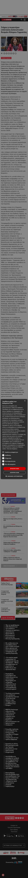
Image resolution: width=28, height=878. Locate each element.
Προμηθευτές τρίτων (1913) (9, 425)
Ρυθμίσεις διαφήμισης (18, 443)
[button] (14, 476)
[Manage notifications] (3, 875)
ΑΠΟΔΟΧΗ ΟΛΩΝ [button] (14, 468)
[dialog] (14, 439)
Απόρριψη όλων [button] (14, 472)
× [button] (24, 400)
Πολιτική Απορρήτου (12, 448)
